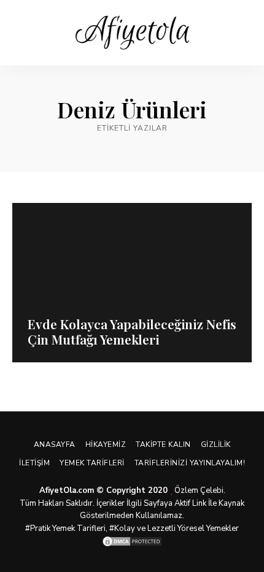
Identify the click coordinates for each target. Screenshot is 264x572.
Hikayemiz (105, 444)
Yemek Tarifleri (92, 463)
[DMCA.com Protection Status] (132, 541)
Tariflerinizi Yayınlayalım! (190, 463)
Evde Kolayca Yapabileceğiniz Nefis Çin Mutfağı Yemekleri (132, 331)
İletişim (34, 463)
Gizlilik (216, 444)
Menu (242, 33)
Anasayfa (55, 444)
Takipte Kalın (163, 444)
